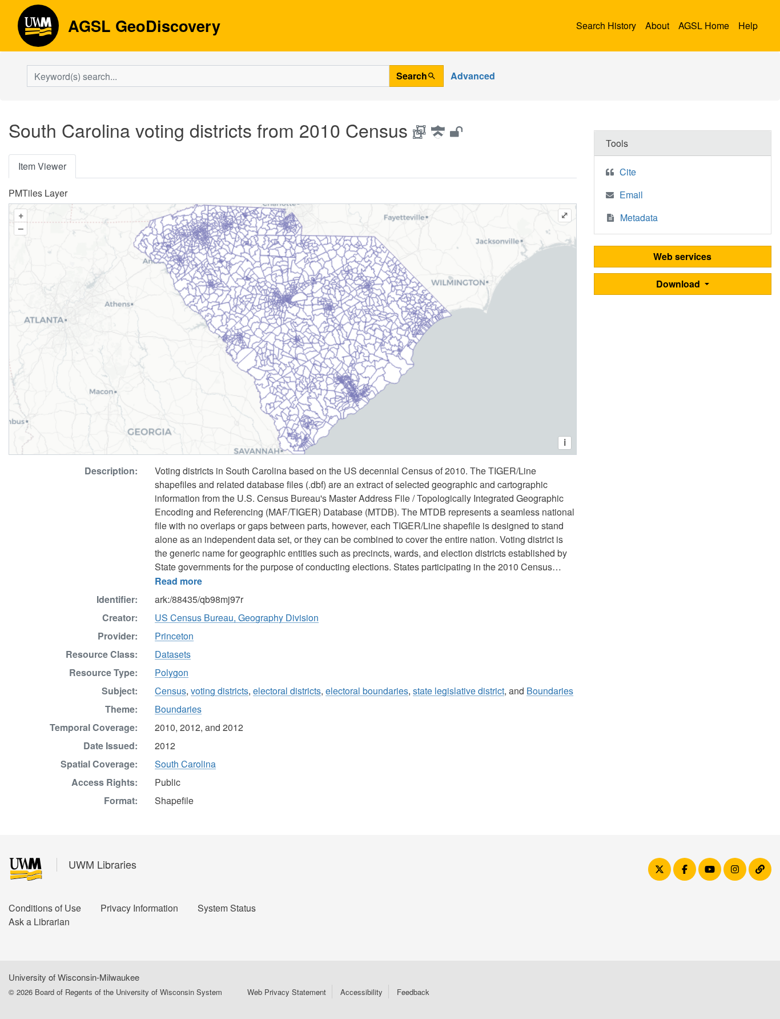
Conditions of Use (45, 907)
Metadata (639, 217)
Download (679, 283)
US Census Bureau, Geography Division (237, 617)
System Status (227, 907)
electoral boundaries (366, 690)
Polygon (171, 672)
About (657, 25)
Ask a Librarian (39, 921)
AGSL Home (703, 25)
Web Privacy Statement (286, 991)
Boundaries (549, 690)
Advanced (473, 75)
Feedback (413, 991)
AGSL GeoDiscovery (38, 29)
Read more (178, 581)
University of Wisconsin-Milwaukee (74, 977)
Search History (606, 25)
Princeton (174, 635)
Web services (682, 256)
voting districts (219, 690)
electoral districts (287, 690)
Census (170, 690)
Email (631, 194)
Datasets (173, 654)
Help (748, 25)
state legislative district (458, 690)
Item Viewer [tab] (42, 166)
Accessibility (361, 991)
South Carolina (185, 763)
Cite (628, 171)
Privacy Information (139, 907)
